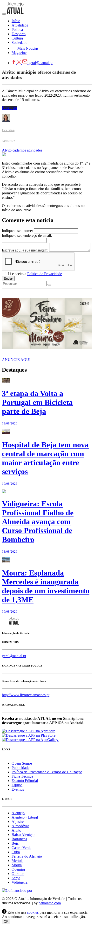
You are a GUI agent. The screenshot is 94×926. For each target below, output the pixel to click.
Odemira (18, 869)
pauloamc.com (50, 903)
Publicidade (20, 768)
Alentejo (18, 813)
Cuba (16, 852)
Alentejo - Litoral (25, 817)
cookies (33, 912)
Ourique (18, 874)
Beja (15, 843)
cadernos (19, 150)
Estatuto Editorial (25, 781)
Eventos (18, 789)
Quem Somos (22, 763)
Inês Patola (8, 130)
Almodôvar (20, 826)
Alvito (7, 150)
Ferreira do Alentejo (27, 856)
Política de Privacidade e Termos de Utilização (47, 772)
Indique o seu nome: (17, 231)
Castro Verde (21, 848)
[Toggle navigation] (4, 14)
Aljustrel (18, 822)
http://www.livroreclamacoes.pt (25, 695)
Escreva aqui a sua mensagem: (25, 250)
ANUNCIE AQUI (16, 359)
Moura (17, 865)
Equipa (17, 785)
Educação (9, 108)
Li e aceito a (34, 274)
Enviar (8, 278)
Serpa (16, 878)
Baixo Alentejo (23, 835)
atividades (34, 150)
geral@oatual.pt (40, 63)
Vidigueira (19, 882)
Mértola (17, 861)
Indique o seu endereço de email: (27, 235)
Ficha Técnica (22, 776)
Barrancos (19, 839)
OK (6, 921)
